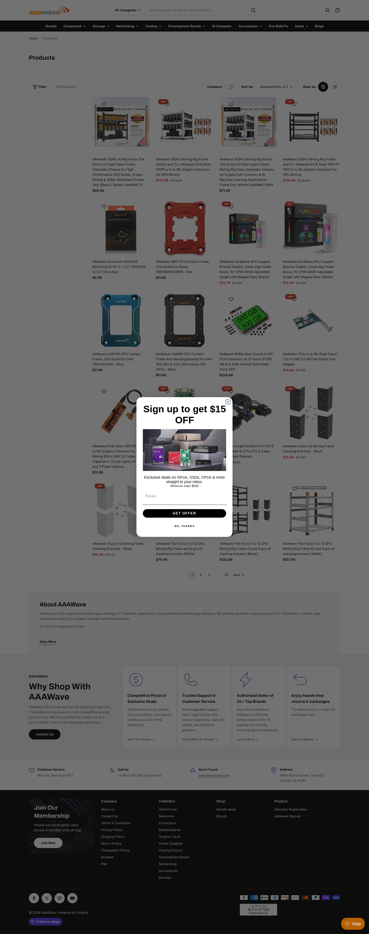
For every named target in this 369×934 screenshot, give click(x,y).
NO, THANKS (184, 526)
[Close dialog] (227, 401)
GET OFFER (184, 513)
